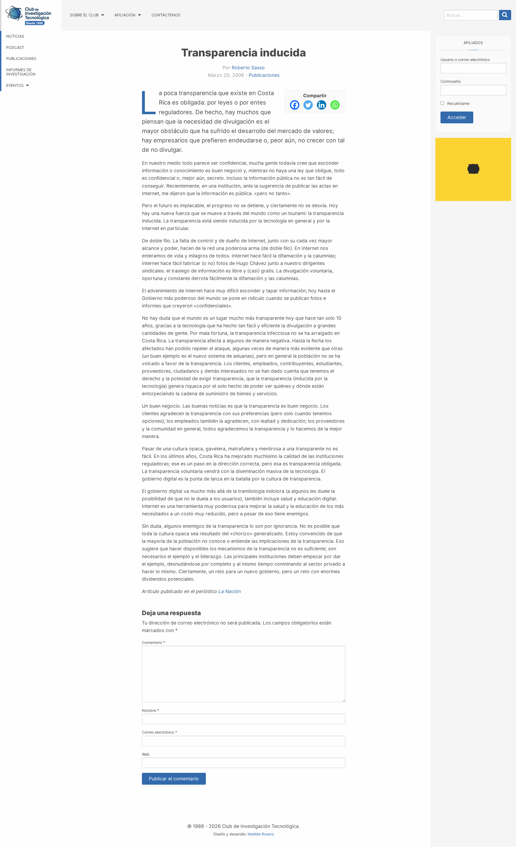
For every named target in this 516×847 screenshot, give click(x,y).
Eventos (15, 85)
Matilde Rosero (261, 834)
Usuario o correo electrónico (465, 59)
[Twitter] (308, 105)
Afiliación (124, 15)
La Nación (229, 591)
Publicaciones (21, 58)
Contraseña (450, 81)
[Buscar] (505, 15)
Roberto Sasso (248, 67)
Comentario (153, 642)
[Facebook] (294, 105)
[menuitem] (87, 10)
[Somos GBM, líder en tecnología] (473, 169)
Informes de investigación (20, 72)
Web (146, 754)
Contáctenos (166, 15)
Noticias (15, 36)
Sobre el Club (84, 15)
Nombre (150, 710)
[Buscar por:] (471, 15)
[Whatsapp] (335, 105)
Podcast (15, 47)
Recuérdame (458, 103)
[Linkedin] (321, 105)
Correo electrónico (159, 732)
